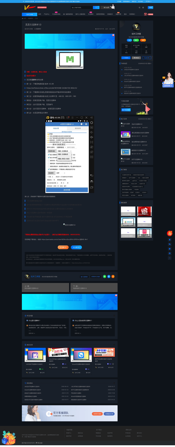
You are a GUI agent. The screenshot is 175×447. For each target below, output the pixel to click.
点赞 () (77, 247)
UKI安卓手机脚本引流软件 (34, 364)
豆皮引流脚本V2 (137, 124)
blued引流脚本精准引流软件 (81, 364)
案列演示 (139, 433)
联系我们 (132, 14)
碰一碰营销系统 (68, 14)
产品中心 (46, 14)
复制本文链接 (96, 276)
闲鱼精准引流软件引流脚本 (78, 399)
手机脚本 (136, 189)
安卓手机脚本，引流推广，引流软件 (131, 192)
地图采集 (140, 195)
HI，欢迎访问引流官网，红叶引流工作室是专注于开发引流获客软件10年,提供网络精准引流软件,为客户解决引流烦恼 (51, 1)
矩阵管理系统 (100, 14)
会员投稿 (128, 436)
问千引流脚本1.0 (137, 159)
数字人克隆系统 (80, 14)
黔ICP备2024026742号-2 (29, 443)
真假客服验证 (126, 1)
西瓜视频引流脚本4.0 (31, 288)
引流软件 (144, 192)
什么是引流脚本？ (34, 320)
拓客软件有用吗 (126, 186)
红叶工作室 (29, 29)
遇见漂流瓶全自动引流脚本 (140, 133)
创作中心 (139, 436)
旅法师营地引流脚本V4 (139, 142)
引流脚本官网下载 (126, 175)
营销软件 (110, 14)
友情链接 (80, 436)
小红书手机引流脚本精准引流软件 (57, 360)
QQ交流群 (127, 110)
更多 (125, 14)
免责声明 (109, 433)
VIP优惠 (119, 1)
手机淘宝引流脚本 (76, 393)
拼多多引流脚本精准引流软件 (33, 393)
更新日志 (134, 1)
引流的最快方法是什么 (137, 186)
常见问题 (98, 436)
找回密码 (109, 436)
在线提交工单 (109, 414)
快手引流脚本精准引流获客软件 (103, 360)
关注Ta (126, 57)
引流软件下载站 (143, 180)
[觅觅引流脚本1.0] (70, 60)
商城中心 (68, 433)
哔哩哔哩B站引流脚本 (31, 396)
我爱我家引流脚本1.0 (80, 288)
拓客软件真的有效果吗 (138, 175)
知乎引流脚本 (132, 177)
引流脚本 (91, 14)
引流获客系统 (56, 14)
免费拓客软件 (125, 183)
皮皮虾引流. (142, 183)
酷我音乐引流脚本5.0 (139, 150)
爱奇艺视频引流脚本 (127, 189)
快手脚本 (133, 195)
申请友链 (128, 433)
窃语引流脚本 (125, 195)
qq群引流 (134, 180)
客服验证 (98, 433)
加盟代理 (118, 14)
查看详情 (31, 333)
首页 (39, 14)
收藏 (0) (63, 247)
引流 (139, 177)
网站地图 (39, 443)
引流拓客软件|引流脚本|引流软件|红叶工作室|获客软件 (40, 263)
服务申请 (68, 436)
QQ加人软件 (134, 183)
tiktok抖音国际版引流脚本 (78, 396)
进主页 (147, 57)
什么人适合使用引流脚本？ (83, 320)
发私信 (137, 57)
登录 (150, 7)
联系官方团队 (97, 414)
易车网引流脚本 (126, 180)
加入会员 (106, 7)
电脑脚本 (30, 18)
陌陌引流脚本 (145, 177)
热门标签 (140, 1)
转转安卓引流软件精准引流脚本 (33, 399)
